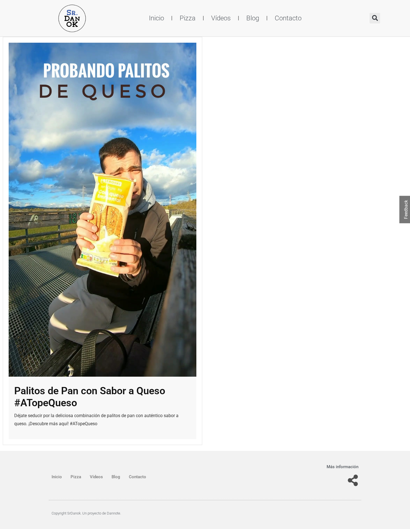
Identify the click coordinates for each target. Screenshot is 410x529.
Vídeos (221, 18)
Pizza (188, 18)
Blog (252, 18)
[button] (375, 18)
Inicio (156, 18)
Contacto (288, 18)
